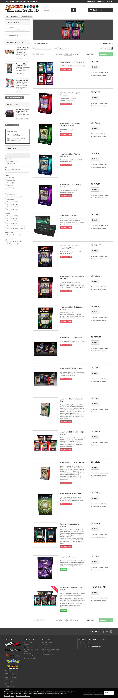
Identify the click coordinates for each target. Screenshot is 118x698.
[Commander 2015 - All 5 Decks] (45, 348)
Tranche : (7, 170)
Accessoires (8, 681)
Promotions (12, 104)
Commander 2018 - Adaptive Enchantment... (70, 155)
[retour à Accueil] (7, 16)
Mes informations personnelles (51, 649)
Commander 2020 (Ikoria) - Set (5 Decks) (72, 433)
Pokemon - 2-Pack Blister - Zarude (21, 64)
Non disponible (12, 161)
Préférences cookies (47, 654)
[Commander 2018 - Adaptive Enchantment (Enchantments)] (45, 165)
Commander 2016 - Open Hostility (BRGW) (72, 277)
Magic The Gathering (14, 235)
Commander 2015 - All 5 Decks (71, 338)
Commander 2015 (12, 207)
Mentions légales (9, 696)
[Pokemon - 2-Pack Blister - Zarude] (9, 68)
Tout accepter (109, 692)
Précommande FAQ (13, 35)
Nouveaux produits (16, 42)
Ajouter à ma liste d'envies (100, 72)
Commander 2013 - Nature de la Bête (71, 400)
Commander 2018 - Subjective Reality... (70, 186)
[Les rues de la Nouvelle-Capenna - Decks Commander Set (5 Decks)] (45, 598)
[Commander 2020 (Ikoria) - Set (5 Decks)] (45, 443)
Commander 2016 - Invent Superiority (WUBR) (69, 247)
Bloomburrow (11, 199)
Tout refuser (98, 692)
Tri (33, 48)
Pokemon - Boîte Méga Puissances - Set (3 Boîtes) (23, 49)
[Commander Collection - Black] (45, 567)
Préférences (88, 692)
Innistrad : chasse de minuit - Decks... (70, 525)
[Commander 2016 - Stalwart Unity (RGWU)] (45, 318)
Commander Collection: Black (16, 226)
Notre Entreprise (12, 32)
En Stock (11, 163)
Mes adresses (46, 647)
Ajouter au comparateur (99, 75)
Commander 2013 (12, 202)
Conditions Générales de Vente (16, 30)
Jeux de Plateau (9, 671)
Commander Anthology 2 (68, 215)
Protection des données (30, 658)
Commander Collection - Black (70, 557)
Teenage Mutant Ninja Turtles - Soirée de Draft (22, 111)
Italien (10, 185)
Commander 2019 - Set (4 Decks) (72, 62)
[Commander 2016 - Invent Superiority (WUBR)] (45, 256)
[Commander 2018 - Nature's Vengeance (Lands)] (45, 134)
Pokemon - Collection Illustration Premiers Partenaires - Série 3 (22, 80)
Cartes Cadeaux (9, 686)
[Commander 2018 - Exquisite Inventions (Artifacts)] (45, 103)
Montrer (56, 48)
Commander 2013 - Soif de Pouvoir (72, 462)
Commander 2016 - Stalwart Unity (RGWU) (72, 308)
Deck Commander (13, 244)
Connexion (109, 1)
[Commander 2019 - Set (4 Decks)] (45, 73)
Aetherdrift (11, 194)
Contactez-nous (90, 1)
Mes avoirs (45, 644)
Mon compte (47, 639)
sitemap (26, 660)
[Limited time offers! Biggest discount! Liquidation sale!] (13, 644)
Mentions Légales (29, 647)
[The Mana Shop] (22, 8)
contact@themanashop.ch (94, 646)
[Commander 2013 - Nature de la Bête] (45, 409)
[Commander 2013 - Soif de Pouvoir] (45, 473)
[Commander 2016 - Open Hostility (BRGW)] (45, 287)
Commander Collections (14, 241)
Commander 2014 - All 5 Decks (71, 368)
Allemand (11, 180)
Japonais (10, 188)
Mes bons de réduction (48, 652)
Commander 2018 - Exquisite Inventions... (70, 94)
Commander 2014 (12, 204)
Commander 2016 (12, 209)
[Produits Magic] (13, 655)
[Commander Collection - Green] (45, 504)
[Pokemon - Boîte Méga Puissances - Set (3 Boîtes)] (9, 51)
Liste (112, 49)
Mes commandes (47, 642)
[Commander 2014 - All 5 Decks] (45, 379)
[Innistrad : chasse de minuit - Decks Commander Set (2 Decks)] (45, 535)
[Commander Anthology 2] (45, 226)
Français (10, 183)
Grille (108, 49)
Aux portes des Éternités (14, 197)
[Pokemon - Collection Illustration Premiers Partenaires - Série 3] (9, 83)
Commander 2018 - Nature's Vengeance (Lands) (70, 124)
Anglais (10, 178)
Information (13, 22)
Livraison (10, 27)
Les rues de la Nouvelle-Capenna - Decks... (72, 589)
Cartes (7, 684)
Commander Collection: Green (16, 228)
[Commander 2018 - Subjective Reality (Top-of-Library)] (45, 195)
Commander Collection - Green (71, 493)
